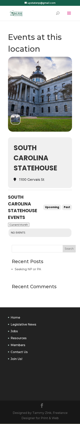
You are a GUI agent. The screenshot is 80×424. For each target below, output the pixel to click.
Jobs (14, 331)
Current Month (18, 224)
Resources (19, 338)
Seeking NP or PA (28, 269)
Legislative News (23, 324)
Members (18, 345)
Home (15, 317)
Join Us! (16, 359)
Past (67, 207)
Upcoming (52, 207)
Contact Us (19, 352)
